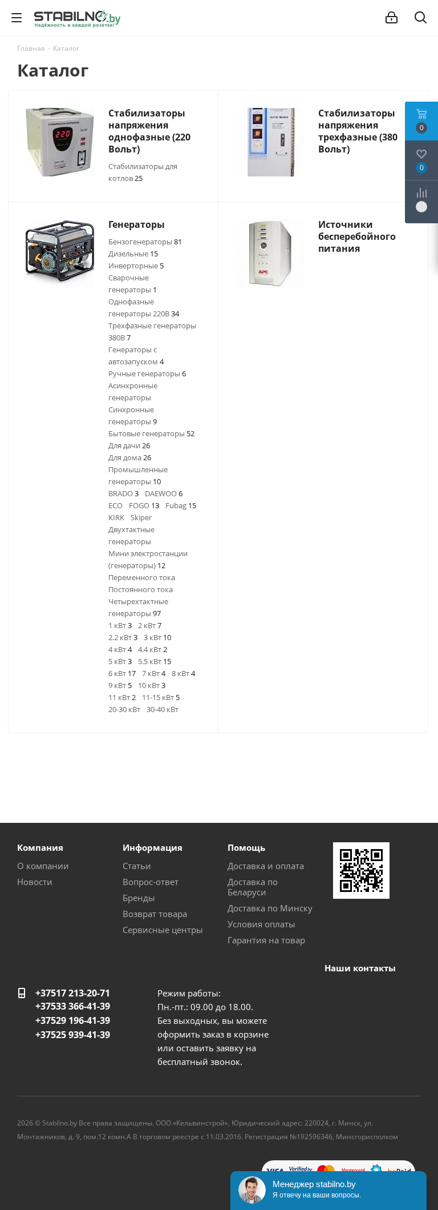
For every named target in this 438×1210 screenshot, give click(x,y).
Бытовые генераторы (151, 433)
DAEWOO (163, 493)
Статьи (137, 865)
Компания (40, 847)
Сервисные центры (163, 929)
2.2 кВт (122, 637)
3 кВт (157, 637)
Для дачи (129, 445)
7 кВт (153, 673)
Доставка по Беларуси (253, 887)
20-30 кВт (124, 709)
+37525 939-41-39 (72, 1034)
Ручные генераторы (147, 373)
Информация (152, 847)
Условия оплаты (261, 924)
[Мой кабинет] (392, 17)
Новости (34, 881)
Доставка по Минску (270, 908)
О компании (43, 865)
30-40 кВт (163, 709)
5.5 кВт (154, 661)
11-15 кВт (161, 697)
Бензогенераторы (145, 241)
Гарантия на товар (266, 940)
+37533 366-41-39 (72, 1006)
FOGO (144, 505)
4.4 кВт (152, 649)
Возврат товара (155, 913)
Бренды (139, 897)
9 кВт (120, 685)
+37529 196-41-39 (72, 1020)
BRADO (123, 493)
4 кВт (120, 649)
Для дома (129, 457)
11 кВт (122, 697)
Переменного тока (141, 577)
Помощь (246, 847)
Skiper (141, 517)
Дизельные (133, 253)
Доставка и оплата (266, 865)
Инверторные (136, 265)
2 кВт (149, 625)
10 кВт (151, 685)
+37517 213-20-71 (72, 993)
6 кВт (122, 673)
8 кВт (183, 673)
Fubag (180, 505)
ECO (115, 505)
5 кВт (120, 661)
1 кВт (120, 625)
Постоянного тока (140, 589)
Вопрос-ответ (151, 881)
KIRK (116, 517)
